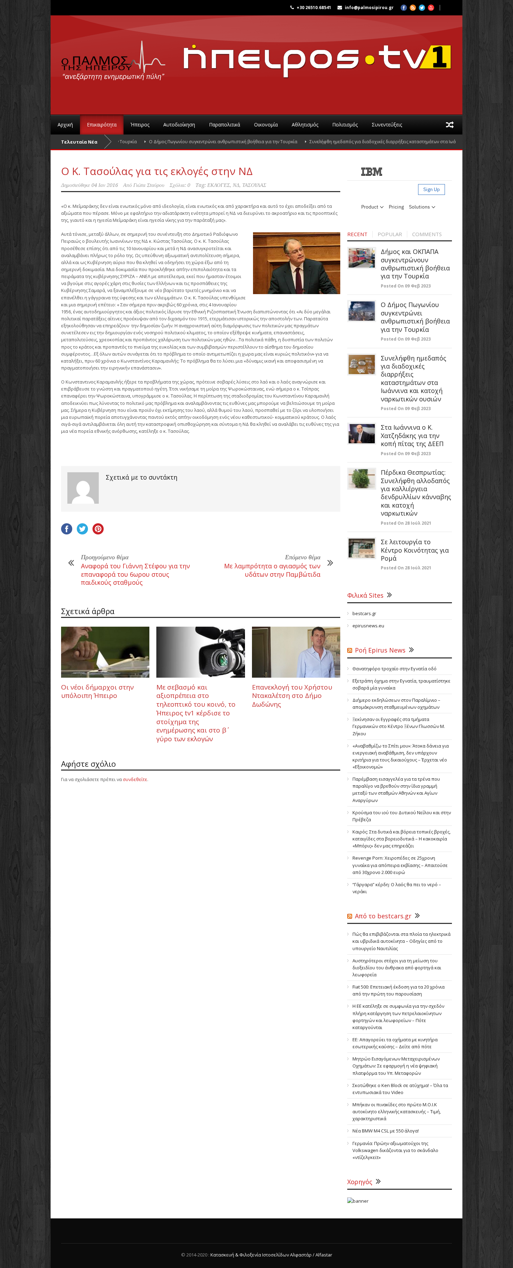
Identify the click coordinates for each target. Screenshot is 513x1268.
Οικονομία (266, 124)
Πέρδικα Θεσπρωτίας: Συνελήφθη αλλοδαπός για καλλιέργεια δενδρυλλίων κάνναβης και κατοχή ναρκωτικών (416, 492)
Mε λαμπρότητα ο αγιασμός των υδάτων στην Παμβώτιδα (272, 570)
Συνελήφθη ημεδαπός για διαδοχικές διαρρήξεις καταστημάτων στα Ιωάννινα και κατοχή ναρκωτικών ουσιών (384, 142)
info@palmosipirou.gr (369, 7)
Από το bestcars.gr (383, 916)
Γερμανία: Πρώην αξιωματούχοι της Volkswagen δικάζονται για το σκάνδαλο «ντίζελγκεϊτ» (395, 1150)
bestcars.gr (364, 613)
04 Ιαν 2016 (104, 185)
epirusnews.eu (368, 625)
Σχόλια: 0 (180, 185)
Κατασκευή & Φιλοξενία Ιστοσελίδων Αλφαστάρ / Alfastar (271, 1255)
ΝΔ (236, 185)
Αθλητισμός (305, 124)
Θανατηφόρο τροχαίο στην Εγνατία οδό (394, 668)
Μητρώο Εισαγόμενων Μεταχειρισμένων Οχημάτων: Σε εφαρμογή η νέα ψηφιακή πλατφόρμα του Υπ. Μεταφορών (396, 1066)
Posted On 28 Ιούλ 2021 (406, 523)
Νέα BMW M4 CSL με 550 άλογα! (385, 1131)
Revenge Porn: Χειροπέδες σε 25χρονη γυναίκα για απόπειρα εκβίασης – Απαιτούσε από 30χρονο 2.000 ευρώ (400, 865)
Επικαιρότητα (102, 124)
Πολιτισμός (345, 124)
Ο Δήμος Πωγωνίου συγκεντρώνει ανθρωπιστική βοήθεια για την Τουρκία (188, 142)
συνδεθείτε (135, 779)
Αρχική (65, 124)
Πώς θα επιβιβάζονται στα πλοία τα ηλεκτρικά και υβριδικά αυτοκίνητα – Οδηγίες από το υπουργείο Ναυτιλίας (401, 941)
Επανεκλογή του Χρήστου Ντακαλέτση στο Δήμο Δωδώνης (292, 696)
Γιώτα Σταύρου (148, 185)
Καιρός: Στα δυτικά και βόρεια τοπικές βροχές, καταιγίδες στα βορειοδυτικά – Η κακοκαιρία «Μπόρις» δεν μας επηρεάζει (401, 839)
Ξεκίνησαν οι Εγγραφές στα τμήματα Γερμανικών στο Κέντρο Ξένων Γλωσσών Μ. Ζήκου (398, 726)
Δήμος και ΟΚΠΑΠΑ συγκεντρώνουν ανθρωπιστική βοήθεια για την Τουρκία (415, 263)
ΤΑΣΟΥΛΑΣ (254, 185)
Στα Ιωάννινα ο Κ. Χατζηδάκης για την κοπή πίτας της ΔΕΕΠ (412, 435)
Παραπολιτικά (224, 124)
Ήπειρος (140, 124)
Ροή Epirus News (380, 650)
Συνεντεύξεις (387, 124)
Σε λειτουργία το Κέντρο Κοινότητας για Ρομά (415, 550)
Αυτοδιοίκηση (179, 124)
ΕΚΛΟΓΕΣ (218, 185)
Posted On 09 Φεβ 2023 (406, 286)
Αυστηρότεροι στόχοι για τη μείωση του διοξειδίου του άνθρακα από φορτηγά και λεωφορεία (396, 967)
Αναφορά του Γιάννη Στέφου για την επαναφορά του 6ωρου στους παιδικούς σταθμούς (135, 574)
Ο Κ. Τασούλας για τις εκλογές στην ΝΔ (157, 171)
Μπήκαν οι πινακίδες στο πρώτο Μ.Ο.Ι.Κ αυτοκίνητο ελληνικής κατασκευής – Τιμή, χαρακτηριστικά (396, 1111)
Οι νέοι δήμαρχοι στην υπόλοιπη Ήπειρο (97, 691)
